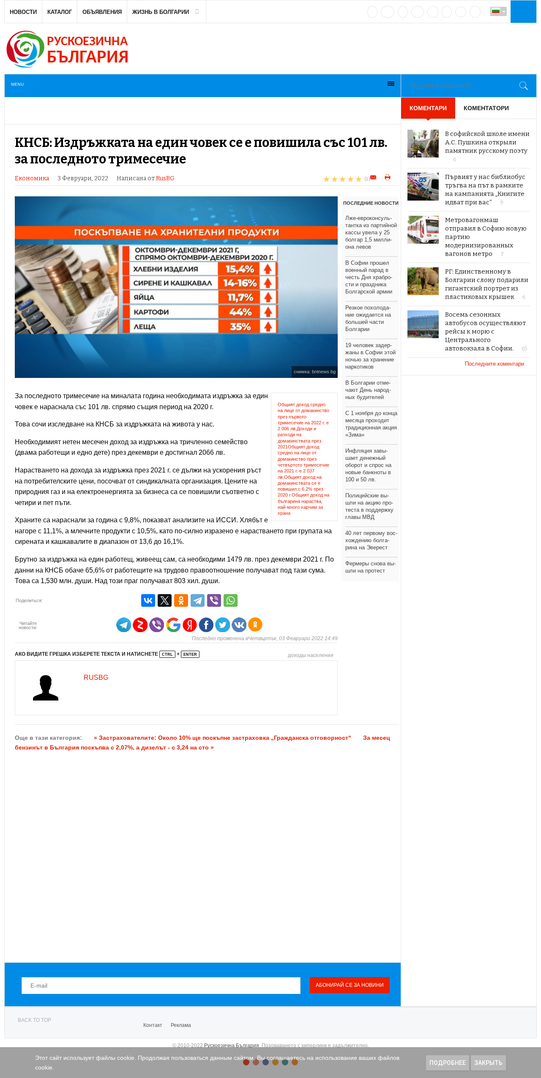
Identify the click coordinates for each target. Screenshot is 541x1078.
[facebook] (387, 11)
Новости (23, 12)
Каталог (59, 12)
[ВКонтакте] (148, 600)
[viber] (461, 11)
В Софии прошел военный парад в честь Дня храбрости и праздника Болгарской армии (368, 277)
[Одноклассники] (181, 600)
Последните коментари (495, 364)
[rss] (475, 11)
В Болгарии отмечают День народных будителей (368, 390)
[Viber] (214, 600)
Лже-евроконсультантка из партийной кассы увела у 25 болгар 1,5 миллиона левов (371, 232)
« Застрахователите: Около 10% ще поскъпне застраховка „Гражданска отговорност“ (222, 737)
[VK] (372, 11)
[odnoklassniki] (418, 11)
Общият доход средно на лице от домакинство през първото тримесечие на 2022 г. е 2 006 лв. (303, 416)
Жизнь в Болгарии (160, 12)
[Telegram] (447, 11)
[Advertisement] (207, 856)
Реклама (181, 1025)
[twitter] (403, 11)
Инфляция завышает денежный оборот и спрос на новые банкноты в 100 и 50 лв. (368, 465)
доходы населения (310, 655)
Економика (32, 178)
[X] (165, 600)
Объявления (102, 12)
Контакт (152, 1025)
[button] (522, 11)
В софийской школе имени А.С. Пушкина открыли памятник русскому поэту (487, 142)
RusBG (165, 178)
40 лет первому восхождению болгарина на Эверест (371, 540)
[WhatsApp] (231, 600)
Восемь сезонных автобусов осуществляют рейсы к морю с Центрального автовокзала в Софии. (485, 331)
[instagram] (433, 11)
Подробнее (447, 1062)
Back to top (34, 1020)
